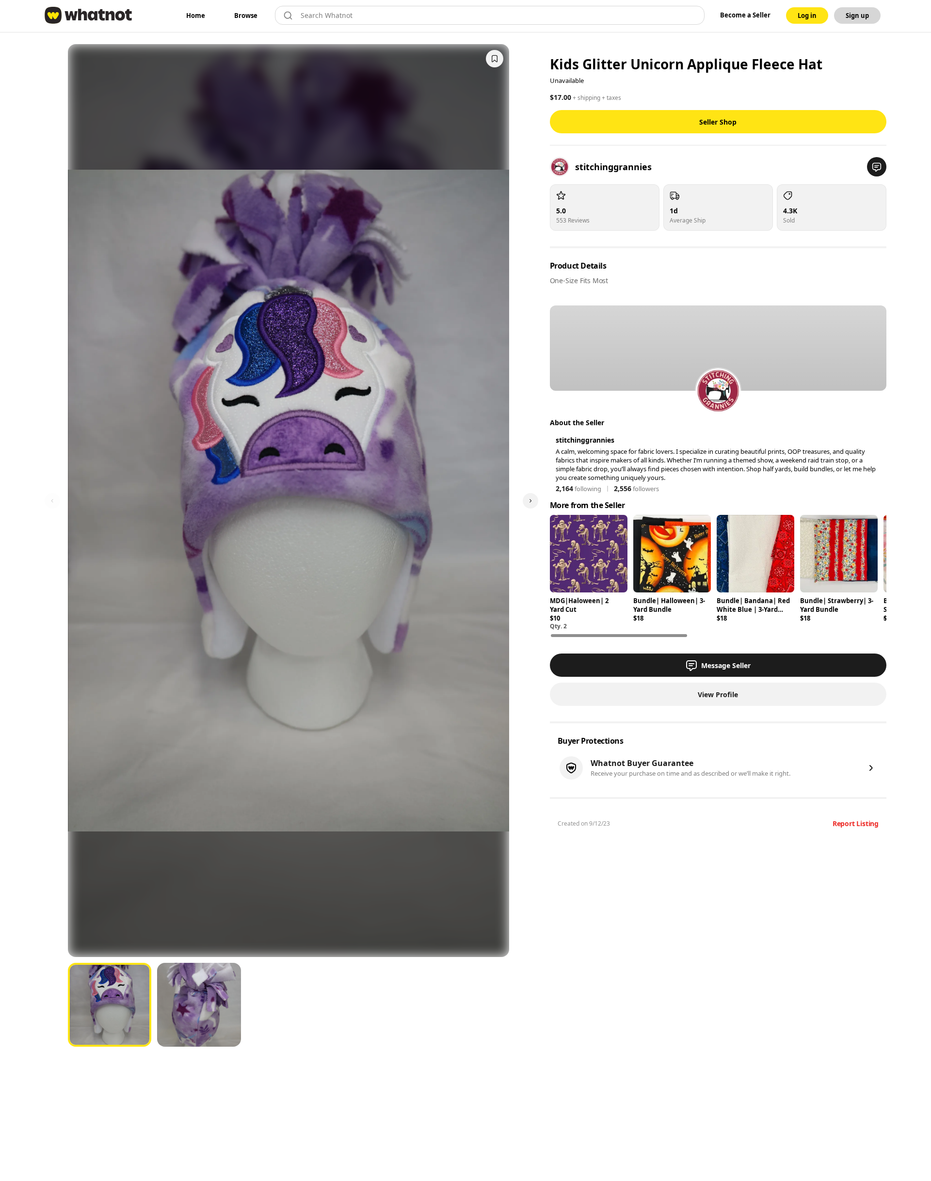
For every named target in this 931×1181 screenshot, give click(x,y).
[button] (876, 166)
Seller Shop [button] (718, 122)
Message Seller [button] (726, 665)
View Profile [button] (718, 694)
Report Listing (856, 823)
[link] (196, 15)
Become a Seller (745, 15)
